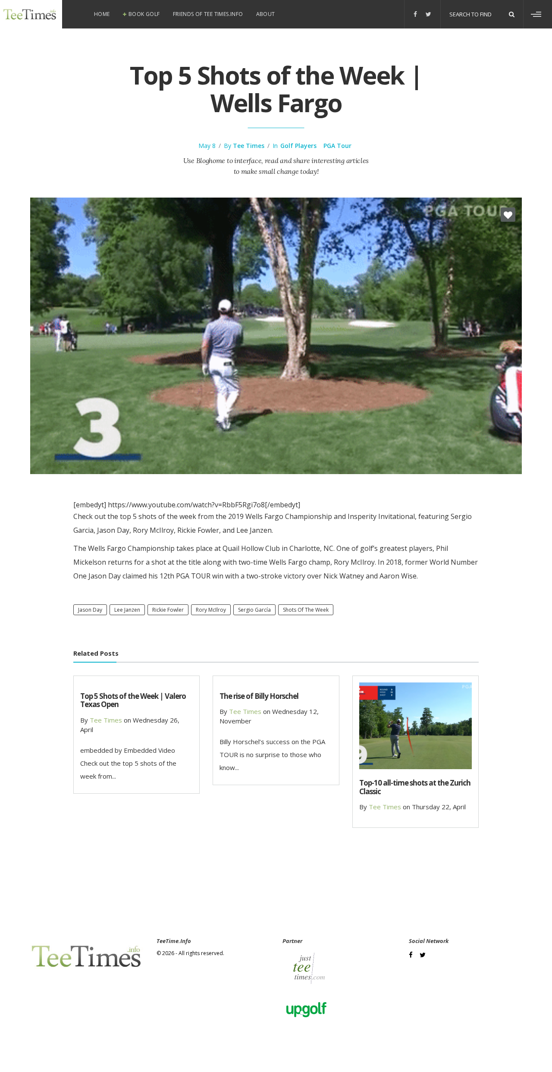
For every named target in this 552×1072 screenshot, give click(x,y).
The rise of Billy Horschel (259, 696)
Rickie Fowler (168, 609)
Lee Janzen (127, 609)
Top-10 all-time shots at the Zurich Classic (414, 787)
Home (102, 14)
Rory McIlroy (211, 609)
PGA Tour (337, 145)
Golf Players (298, 145)
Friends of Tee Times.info (208, 14)
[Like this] (508, 214)
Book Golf (144, 14)
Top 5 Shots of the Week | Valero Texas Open (133, 700)
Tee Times (248, 145)
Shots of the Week (306, 609)
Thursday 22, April (439, 806)
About (265, 14)
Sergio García (254, 609)
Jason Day (90, 609)
